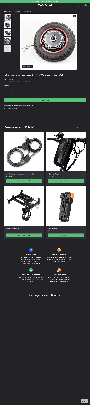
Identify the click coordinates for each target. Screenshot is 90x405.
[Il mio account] (81, 5)
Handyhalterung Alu (13, 228)
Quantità (6, 85)
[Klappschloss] (66, 206)
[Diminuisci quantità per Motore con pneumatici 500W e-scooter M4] (5, 89)
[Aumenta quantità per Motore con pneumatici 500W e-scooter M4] (11, 89)
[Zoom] (74, 16)
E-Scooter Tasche (54, 174)
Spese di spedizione (16, 81)
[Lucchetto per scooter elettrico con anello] (24, 151)
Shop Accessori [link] (79, 128)
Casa (5, 11)
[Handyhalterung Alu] (24, 206)
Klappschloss (52, 228)
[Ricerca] (78, 5)
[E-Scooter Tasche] (66, 151)
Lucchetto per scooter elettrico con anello (20, 174)
